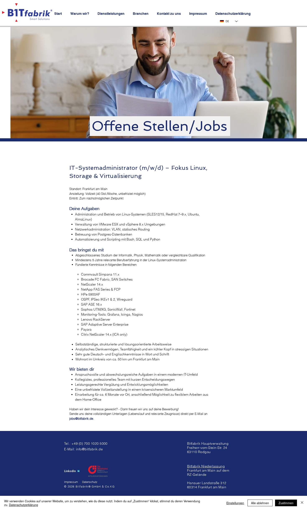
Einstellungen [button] (235, 503)
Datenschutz (89, 482)
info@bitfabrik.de (89, 449)
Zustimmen (286, 503)
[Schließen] (301, 503)
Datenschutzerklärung (23, 505)
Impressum (71, 482)
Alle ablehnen (260, 503)
